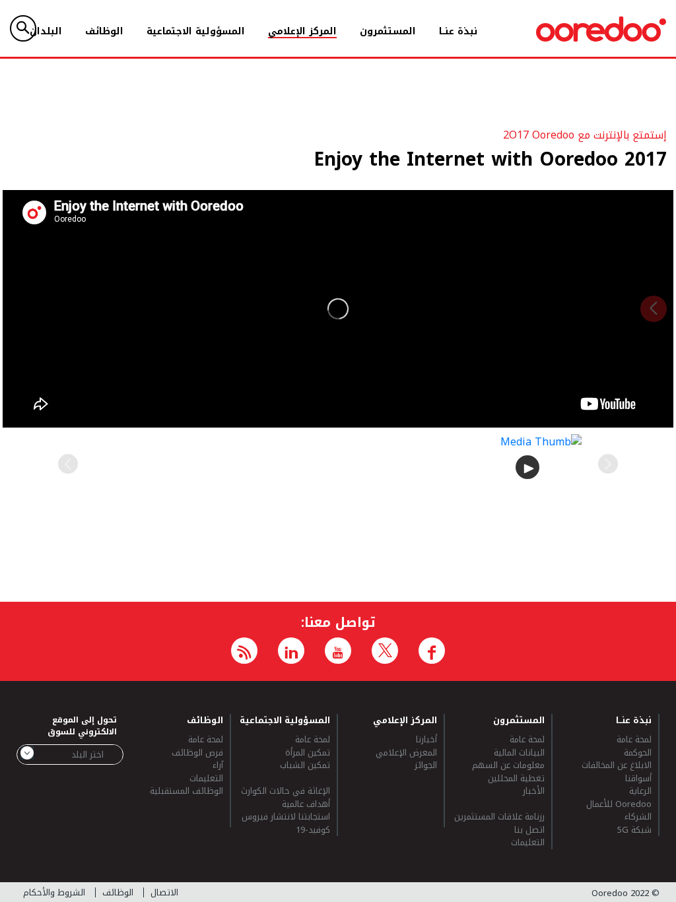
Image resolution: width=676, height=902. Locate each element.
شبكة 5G (634, 830)
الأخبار (533, 792)
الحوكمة (638, 752)
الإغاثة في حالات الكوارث (285, 791)
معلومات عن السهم (508, 765)
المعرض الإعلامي (406, 752)
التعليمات (527, 842)
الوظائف (104, 31)
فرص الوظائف (197, 752)
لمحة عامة (634, 739)
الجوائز (426, 765)
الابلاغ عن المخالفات (617, 765)
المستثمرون (388, 31)
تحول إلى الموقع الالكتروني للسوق (82, 726)
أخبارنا (426, 739)
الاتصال (164, 892)
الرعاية (640, 791)
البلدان (46, 31)
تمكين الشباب (305, 766)
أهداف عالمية (306, 804)
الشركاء (638, 816)
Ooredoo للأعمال (619, 804)
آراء (217, 765)
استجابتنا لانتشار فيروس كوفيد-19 (286, 823)
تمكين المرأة (307, 752)
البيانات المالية (519, 752)
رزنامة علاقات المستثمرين (499, 816)
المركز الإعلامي (302, 31)
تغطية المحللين (516, 778)
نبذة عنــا (458, 31)
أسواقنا (638, 778)
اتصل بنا (529, 830)
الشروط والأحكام (54, 892)
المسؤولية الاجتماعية (196, 31)
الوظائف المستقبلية (186, 791)
